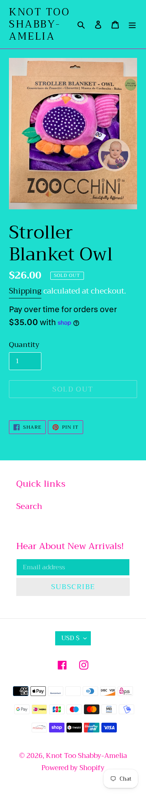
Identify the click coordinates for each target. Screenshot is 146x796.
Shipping (25, 291)
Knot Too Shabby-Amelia (39, 24)
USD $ (70, 638)
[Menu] (132, 24)
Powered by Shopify (73, 768)
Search (29, 506)
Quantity (24, 344)
